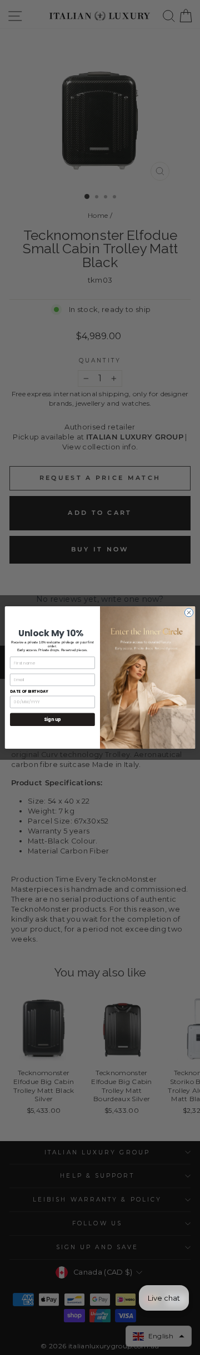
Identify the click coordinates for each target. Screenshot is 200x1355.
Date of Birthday (29, 691)
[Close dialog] (188, 613)
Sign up (52, 720)
